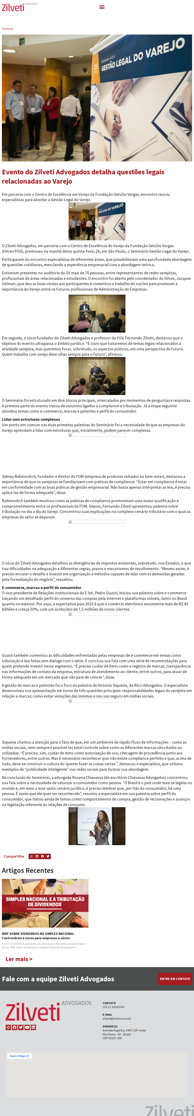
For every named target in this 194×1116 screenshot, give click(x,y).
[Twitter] (20, 1027)
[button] (102, 7)
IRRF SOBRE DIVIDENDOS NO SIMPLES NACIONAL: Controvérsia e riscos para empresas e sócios (38, 935)
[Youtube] (27, 1027)
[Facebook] (14, 1027)
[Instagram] (8, 1027)
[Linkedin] (33, 1027)
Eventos (7, 29)
